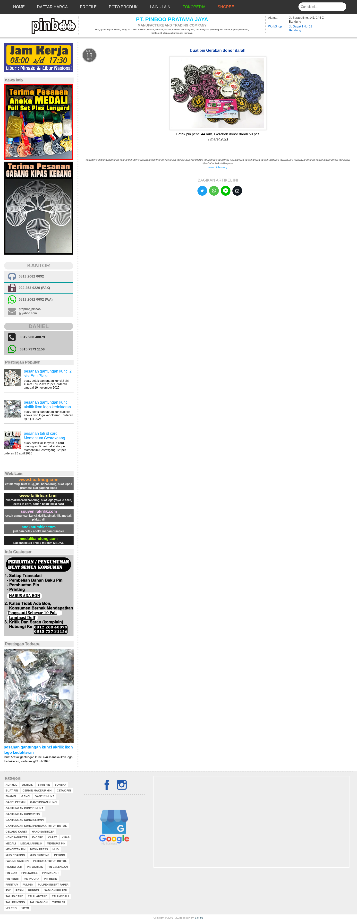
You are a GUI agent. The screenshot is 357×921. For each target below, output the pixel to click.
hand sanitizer (43, 831)
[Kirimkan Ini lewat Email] (237, 191)
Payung (59, 855)
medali (11, 843)
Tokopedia (194, 7)
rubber (34, 890)
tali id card (14, 896)
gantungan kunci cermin (25, 819)
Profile (88, 7)
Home (19, 7)
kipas (65, 837)
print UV (12, 884)
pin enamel (29, 872)
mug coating (15, 855)
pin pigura (31, 878)
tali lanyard (37, 896)
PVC (8, 890)
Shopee (226, 7)
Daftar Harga (52, 7)
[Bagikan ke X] (202, 191)
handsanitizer (16, 837)
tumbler (58, 902)
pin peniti (12, 878)
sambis (199, 917)
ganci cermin (16, 802)
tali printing (15, 902)
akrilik (27, 784)
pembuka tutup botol (50, 861)
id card (37, 837)
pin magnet (50, 872)
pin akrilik (35, 866)
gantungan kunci (43, 802)
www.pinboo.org (217, 167)
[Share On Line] (225, 191)
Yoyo (25, 908)
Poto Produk (123, 7)
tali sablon (39, 902)
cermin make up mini (37, 790)
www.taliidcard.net (38, 495)
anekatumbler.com (39, 527)
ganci (25, 796)
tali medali (60, 896)
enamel (11, 796)
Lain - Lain (160, 7)
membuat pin (56, 843)
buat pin (12, 790)
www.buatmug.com (39, 479)
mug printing (40, 855)
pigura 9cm (14, 866)
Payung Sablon (17, 861)
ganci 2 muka (44, 796)
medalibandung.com (39, 539)
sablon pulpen (55, 890)
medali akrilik (31, 843)
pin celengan (58, 866)
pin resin (50, 878)
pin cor (11, 872)
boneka (60, 784)
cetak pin (64, 790)
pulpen (28, 884)
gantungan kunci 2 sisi (23, 814)
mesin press (39, 849)
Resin (20, 890)
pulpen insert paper (53, 884)
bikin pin (44, 784)
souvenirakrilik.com (39, 511)
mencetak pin (16, 849)
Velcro (11, 908)
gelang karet (16, 831)
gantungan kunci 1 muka (24, 808)
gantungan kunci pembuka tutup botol (36, 825)
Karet (52, 837)
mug (55, 849)
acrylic (11, 784)
